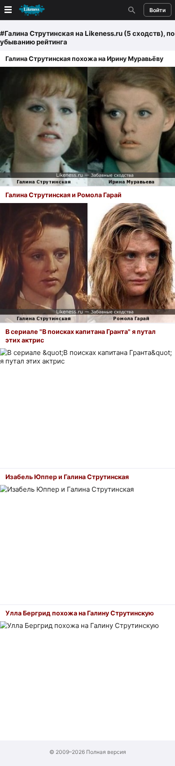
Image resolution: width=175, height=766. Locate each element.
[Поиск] (130, 10)
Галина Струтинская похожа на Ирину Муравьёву (84, 58)
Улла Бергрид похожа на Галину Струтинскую (79, 613)
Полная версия (106, 752)
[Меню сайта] (24, 10)
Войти (157, 10)
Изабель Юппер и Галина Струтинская (67, 476)
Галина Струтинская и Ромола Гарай (63, 195)
